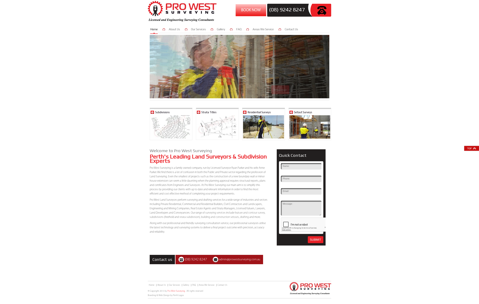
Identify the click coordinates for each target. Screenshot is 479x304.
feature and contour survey (250, 213)
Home (154, 29)
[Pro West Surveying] (182, 20)
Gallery (221, 29)
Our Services (198, 29)
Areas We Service (263, 29)
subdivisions (157, 217)
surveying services (215, 213)
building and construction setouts (220, 217)
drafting (244, 217)
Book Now (251, 10)
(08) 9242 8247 (287, 9)
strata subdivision (189, 217)
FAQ (239, 29)
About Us (174, 29)
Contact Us (291, 29)
